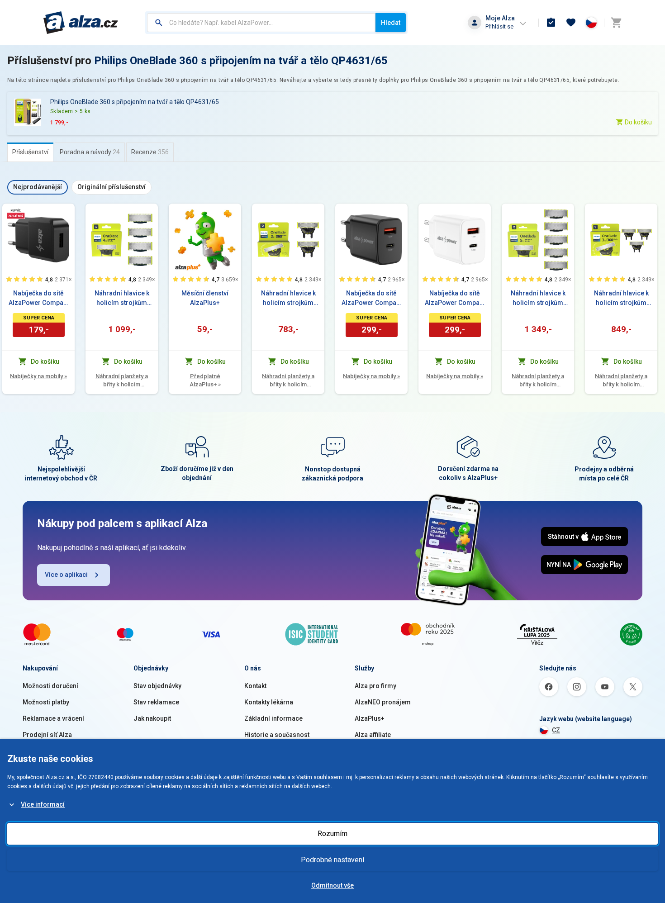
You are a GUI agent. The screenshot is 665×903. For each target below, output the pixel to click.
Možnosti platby (46, 702)
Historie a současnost (276, 734)
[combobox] (261, 22)
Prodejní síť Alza (47, 734)
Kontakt (255, 685)
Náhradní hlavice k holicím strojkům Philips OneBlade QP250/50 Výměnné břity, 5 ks (538, 299)
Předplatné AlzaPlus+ (205, 380)
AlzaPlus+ (370, 718)
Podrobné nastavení (332, 859)
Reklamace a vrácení (53, 718)
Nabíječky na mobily (38, 376)
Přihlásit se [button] (499, 26)
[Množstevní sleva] (16, 213)
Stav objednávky (157, 685)
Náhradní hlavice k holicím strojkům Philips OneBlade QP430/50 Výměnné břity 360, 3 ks (621, 299)
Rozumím (332, 833)
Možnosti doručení (50, 685)
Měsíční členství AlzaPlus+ (204, 298)
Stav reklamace (156, 702)
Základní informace (273, 718)
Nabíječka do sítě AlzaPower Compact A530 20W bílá (455, 299)
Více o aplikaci (66, 574)
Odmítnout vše (332, 885)
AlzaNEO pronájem (383, 702)
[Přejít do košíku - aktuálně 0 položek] (616, 22)
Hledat (390, 22)
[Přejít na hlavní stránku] (80, 22)
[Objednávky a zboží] (551, 22)
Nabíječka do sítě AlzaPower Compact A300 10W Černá (39, 299)
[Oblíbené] (570, 22)
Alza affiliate (373, 734)
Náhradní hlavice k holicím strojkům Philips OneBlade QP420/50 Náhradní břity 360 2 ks (288, 299)
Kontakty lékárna (268, 702)
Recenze (150, 152)
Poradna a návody (90, 152)
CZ (556, 730)
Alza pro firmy (375, 685)
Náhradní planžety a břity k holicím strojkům (121, 381)
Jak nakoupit (152, 718)
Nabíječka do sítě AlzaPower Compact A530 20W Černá (372, 299)
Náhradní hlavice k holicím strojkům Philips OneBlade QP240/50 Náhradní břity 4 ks (122, 299)
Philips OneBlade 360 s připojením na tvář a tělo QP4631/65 (241, 60)
